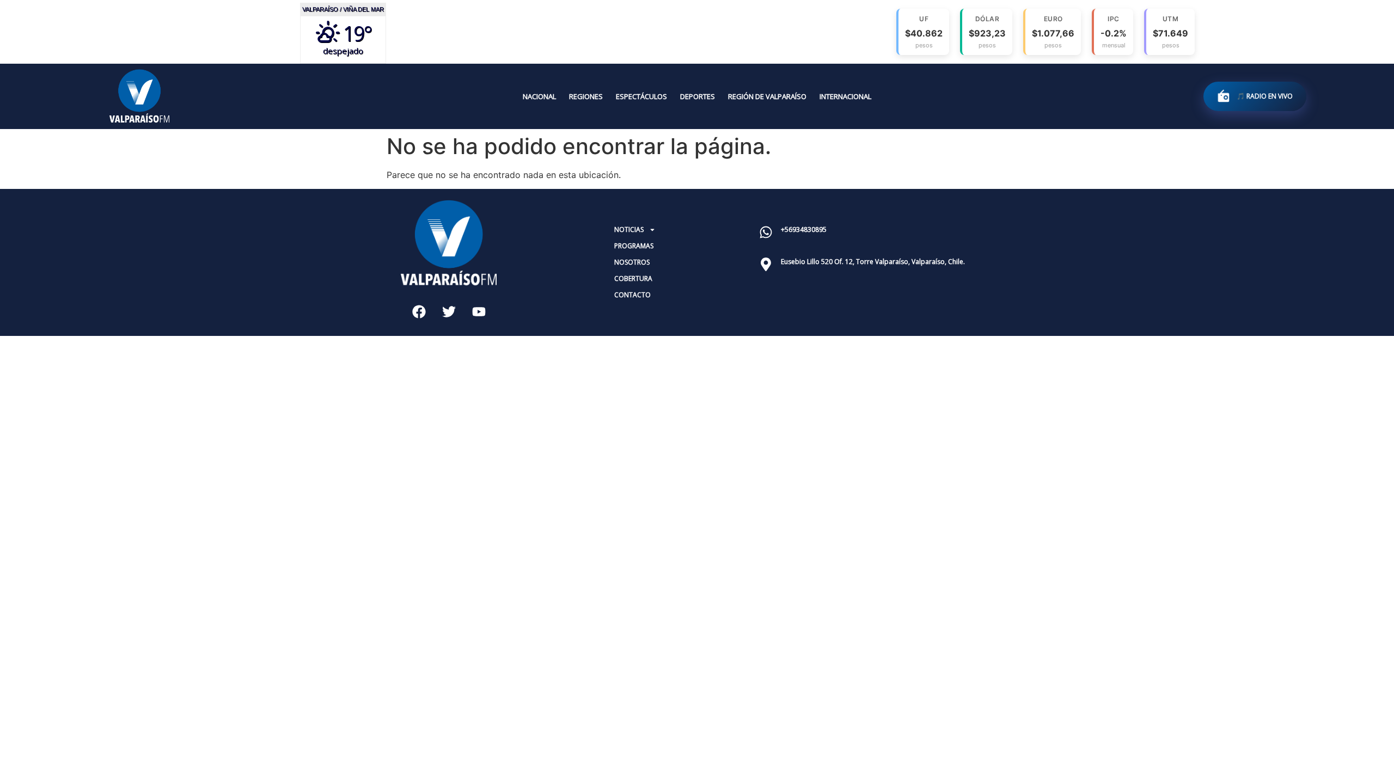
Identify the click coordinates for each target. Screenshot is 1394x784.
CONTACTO (632, 294)
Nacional (539, 96)
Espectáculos (641, 96)
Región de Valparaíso (767, 96)
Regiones (586, 96)
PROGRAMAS (633, 245)
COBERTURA (633, 278)
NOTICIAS (629, 229)
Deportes (697, 96)
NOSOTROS (632, 262)
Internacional (845, 96)
